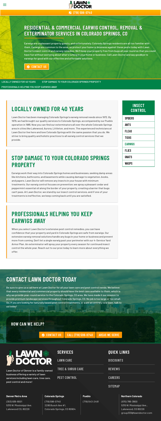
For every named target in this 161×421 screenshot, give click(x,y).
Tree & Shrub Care (70, 369)
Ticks (128, 137)
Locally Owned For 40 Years (19, 81)
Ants (128, 125)
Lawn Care (64, 360)
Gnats (128, 157)
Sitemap (114, 386)
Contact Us (39, 67)
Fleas (128, 131)
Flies (128, 150)
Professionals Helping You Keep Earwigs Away (29, 87)
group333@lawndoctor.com (136, 412)
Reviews (114, 369)
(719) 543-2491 (91, 401)
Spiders (129, 118)
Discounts (115, 360)
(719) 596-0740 (53, 401)
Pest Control (67, 377)
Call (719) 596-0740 (80, 335)
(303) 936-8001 (14, 401)
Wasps (128, 163)
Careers (114, 377)
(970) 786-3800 (129, 401)
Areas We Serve (109, 335)
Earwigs (130, 144)
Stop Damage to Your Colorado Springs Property (71, 81)
